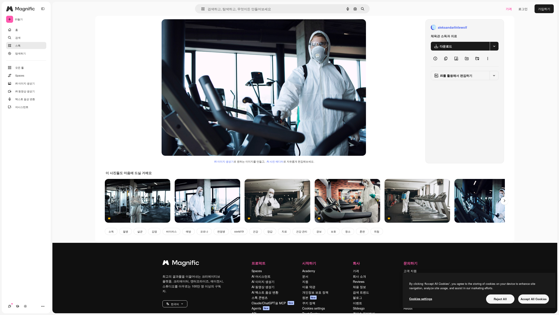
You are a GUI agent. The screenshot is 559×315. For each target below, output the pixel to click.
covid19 (239, 231)
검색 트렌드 (361, 292)
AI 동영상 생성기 (263, 287)
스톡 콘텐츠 (260, 297)
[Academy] (17, 306)
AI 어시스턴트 (261, 276)
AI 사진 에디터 (275, 161)
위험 (376, 231)
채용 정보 (359, 287)
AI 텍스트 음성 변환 (265, 292)
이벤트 (357, 303)
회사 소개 (359, 276)
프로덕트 (259, 263)
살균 (140, 231)
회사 (356, 263)
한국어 (175, 304)
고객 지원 (410, 271)
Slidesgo (359, 308)
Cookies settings (313, 308)
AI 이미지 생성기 (224, 161)
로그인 (523, 9)
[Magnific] (180, 263)
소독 (111, 231)
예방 (188, 231)
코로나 (204, 231)
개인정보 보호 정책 (315, 292)
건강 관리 (301, 231)
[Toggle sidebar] (42, 8)
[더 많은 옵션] (487, 58)
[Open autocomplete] (201, 8)
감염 (154, 231)
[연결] (9, 306)
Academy (308, 271)
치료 (284, 231)
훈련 (362, 231)
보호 (333, 231)
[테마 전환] (25, 306)
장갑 (270, 231)
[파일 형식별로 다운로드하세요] (494, 46)
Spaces (257, 271)
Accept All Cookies (534, 299)
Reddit (408, 308)
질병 (125, 231)
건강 (255, 231)
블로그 (357, 297)
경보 (319, 231)
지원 (305, 281)
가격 (509, 9)
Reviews (358, 281)
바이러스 (171, 231)
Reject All (500, 299)
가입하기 (544, 9)
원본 (309, 297)
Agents (260, 308)
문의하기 (411, 263)
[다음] (504, 201)
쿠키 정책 (308, 303)
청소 (347, 231)
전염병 (221, 231)
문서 (305, 276)
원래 (186, 27)
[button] (174, 303)
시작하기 (309, 263)
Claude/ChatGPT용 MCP (272, 303)
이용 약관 (308, 287)
